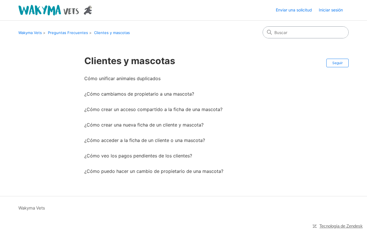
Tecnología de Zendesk (341, 226)
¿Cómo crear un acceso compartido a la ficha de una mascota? (153, 109)
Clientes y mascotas (112, 32)
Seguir (337, 63)
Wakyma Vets (30, 32)
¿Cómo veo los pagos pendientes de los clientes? (138, 156)
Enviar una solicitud (294, 9)
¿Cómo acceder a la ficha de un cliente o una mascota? (144, 140)
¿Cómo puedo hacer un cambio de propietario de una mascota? (153, 171)
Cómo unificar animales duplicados (122, 78)
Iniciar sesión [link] (331, 9)
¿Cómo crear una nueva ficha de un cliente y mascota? (144, 125)
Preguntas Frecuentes (68, 32)
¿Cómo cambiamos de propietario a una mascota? (139, 94)
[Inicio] (55, 10)
